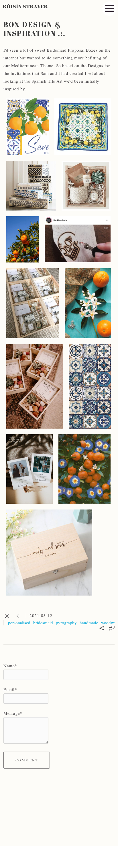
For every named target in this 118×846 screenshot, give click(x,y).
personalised (19, 622)
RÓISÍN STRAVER (25, 6)
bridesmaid (43, 622)
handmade (89, 622)
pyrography (66, 622)
